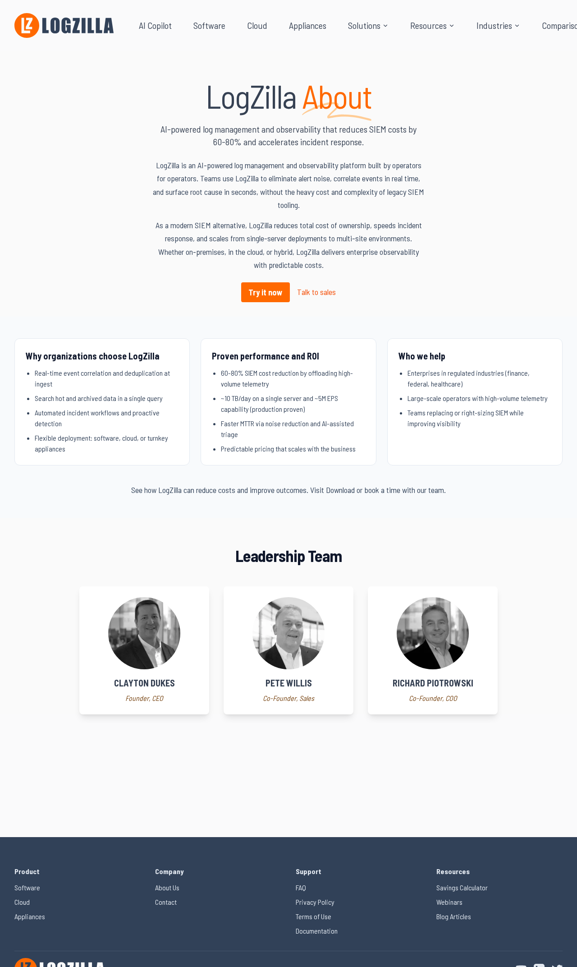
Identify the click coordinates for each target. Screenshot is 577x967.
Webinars (449, 902)
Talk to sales (316, 292)
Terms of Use (313, 916)
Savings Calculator (462, 887)
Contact (166, 902)
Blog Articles (453, 916)
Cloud (257, 25)
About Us (167, 887)
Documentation (317, 930)
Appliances (307, 25)
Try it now (265, 292)
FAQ (301, 887)
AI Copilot (155, 25)
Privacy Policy (315, 902)
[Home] (64, 25)
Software (209, 25)
